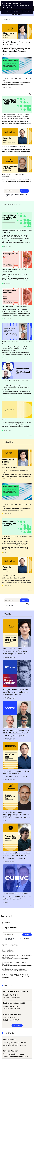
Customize (17, 11)
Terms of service (11, 196)
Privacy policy (12, 5)
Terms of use (23, 5)
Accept (7, 11)
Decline (27, 11)
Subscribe (24, 191)
